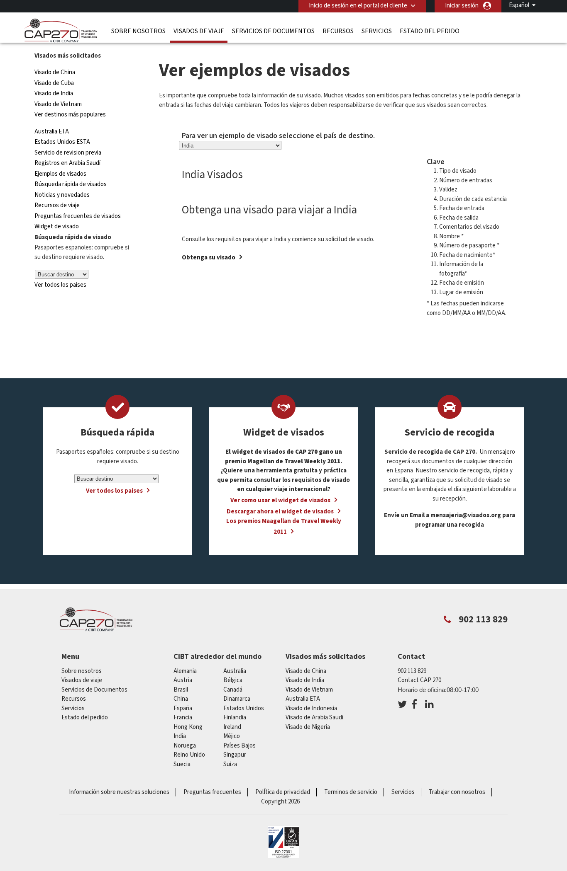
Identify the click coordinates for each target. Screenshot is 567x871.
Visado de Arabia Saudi (314, 717)
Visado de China (55, 72)
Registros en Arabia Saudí (67, 163)
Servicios (377, 31)
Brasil (181, 689)
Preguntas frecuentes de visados (77, 216)
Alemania (185, 671)
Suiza (230, 764)
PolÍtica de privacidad (282, 792)
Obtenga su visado (208, 257)
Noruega (185, 745)
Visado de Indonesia (311, 708)
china (181, 698)
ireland (232, 727)
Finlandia (234, 717)
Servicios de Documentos (273, 31)
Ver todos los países (60, 285)
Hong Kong (188, 727)
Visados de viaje (199, 31)
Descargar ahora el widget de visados (280, 511)
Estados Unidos (243, 708)
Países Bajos (239, 745)
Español (519, 5)
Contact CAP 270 (419, 680)
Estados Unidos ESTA (62, 142)
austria (183, 680)
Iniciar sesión (462, 5)
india (180, 736)
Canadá (232, 689)
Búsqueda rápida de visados (70, 184)
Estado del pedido (429, 31)
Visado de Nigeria (308, 727)
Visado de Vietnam (58, 104)
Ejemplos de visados (60, 173)
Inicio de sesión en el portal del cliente (358, 5)
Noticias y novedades (62, 195)
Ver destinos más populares (70, 114)
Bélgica (232, 680)
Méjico (231, 736)
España (183, 708)
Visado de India (53, 93)
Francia (183, 717)
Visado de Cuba (54, 83)
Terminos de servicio (350, 792)
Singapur (234, 754)
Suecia (182, 764)
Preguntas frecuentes (212, 792)
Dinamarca (236, 698)
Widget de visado (56, 226)
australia (234, 671)
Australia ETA (51, 131)
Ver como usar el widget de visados (280, 500)
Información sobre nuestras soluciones (119, 792)
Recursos (338, 31)
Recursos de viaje (57, 205)
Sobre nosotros (138, 31)
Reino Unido (189, 754)
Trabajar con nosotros (457, 792)
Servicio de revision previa (67, 152)
